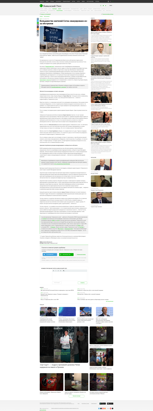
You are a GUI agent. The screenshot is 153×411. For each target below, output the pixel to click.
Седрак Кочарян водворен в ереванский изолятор (100, 56)
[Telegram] (38, 21)
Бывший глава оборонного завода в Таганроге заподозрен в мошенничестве (54, 294)
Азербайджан (54, 8)
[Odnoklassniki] (38, 29)
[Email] (38, 33)
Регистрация (57, 282)
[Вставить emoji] (63, 271)
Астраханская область (66, 8)
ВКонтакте (60, 228)
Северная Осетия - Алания (85, 10)
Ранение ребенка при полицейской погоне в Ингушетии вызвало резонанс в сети (85, 320)
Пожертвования (94, 403)
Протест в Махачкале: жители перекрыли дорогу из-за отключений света (101, 346)
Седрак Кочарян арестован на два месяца (100, 124)
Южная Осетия (108, 10)
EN (112, 1)
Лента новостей (46, 16)
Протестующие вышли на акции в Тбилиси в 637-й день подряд (101, 32)
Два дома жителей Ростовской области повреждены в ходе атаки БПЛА (57, 290)
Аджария (45, 8)
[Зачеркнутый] (60, 271)
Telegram (53, 227)
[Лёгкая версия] (108, 1)
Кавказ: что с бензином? (46, 14)
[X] (38, 27)
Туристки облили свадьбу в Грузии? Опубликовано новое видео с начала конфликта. (101, 368)
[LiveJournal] (38, 31)
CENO (53, 220)
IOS (58, 220)
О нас (78, 403)
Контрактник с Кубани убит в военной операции (88, 294)
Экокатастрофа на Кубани (108, 14)
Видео (83, 1)
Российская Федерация (68, 10)
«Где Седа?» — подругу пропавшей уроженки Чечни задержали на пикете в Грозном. (60, 365)
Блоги (78, 1)
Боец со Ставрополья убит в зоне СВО (50, 299)
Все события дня (109, 301)
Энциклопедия (66, 1)
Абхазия (41, 8)
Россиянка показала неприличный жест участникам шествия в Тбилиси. (99, 392)
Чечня (104, 10)
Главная (41, 16)
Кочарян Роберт (94, 173)
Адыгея (50, 8)
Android (44, 218)
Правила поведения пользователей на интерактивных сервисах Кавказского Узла (64, 408)
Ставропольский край (97, 10)
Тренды (52, 1)
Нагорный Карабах (59, 10)
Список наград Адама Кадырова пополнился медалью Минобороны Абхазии (101, 104)
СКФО (92, 10)
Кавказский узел (49, 66)
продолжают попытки (45, 80)
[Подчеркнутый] (58, 271)
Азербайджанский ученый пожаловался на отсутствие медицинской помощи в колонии (47, 320)
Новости (42, 1)
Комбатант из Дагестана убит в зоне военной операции (90, 290)
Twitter (78, 225)
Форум (73, 1)
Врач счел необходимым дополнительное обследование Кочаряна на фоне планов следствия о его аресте (104, 321)
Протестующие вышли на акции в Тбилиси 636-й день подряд (101, 143)
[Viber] (38, 25)
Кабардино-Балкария (96, 8)
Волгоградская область (75, 8)
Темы (47, 1)
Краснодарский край (51, 10)
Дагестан (85, 8)
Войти (111, 5)
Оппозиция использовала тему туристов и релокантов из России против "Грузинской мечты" (101, 78)
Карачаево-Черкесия (43, 10)
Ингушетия (90, 8)
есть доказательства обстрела (62, 164)
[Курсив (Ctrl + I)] (56, 271)
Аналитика (58, 1)
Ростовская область (76, 10)
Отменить (82, 282)
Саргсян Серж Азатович (96, 206)
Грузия (81, 8)
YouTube (81, 227)
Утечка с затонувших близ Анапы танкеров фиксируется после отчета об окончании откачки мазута (67, 320)
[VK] (38, 19)
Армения (59, 8)
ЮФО (47, 12)
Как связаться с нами (85, 403)
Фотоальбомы (90, 1)
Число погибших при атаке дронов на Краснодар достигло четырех (93, 299)
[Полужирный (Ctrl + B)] (53, 271)
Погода (97, 1)
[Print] (38, 35)
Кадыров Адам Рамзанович (97, 190)
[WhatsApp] (38, 23)
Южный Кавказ (42, 12)
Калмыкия (103, 8)
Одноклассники (69, 228)
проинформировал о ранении (58, 87)
